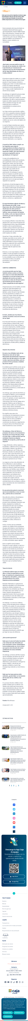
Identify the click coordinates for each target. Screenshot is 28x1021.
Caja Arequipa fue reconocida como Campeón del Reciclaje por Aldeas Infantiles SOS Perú (17, 780)
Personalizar (7, 1016)
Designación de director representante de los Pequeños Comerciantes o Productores (17, 727)
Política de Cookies (11, 1008)
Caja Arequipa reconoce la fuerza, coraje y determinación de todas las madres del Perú (17, 770)
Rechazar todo (19, 1012)
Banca (18, 3)
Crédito (10, 3)
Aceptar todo (7, 1012)
